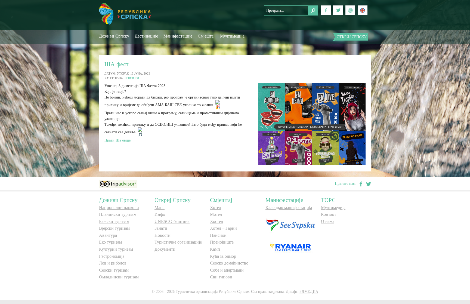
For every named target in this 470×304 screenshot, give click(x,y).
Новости (132, 78)
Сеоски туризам (114, 270)
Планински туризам (117, 214)
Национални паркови (119, 207)
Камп (215, 249)
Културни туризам (116, 249)
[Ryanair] (290, 247)
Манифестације (177, 36)
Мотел (216, 214)
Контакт (328, 214)
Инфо (159, 214)
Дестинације (146, 36)
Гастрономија (111, 256)
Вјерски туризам (114, 228)
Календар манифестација (288, 207)
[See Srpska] (290, 225)
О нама (327, 221)
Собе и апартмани (227, 270)
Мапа (159, 207)
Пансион (218, 235)
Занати (160, 228)
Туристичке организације (178, 242)
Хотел (215, 207)
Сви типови (221, 277)
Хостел (216, 221)
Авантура (108, 235)
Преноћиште (222, 242)
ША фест (116, 64)
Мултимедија (232, 36)
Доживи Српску (114, 36)
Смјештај (206, 36)
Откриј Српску (352, 37)
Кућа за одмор (223, 256)
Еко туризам (110, 242)
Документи (164, 249)
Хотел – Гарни (223, 228)
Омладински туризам (119, 277)
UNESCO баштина (172, 221)
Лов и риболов (112, 263)
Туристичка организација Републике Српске (125, 13)
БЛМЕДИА (308, 292)
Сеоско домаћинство (229, 263)
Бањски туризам (114, 221)
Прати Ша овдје (117, 140)
